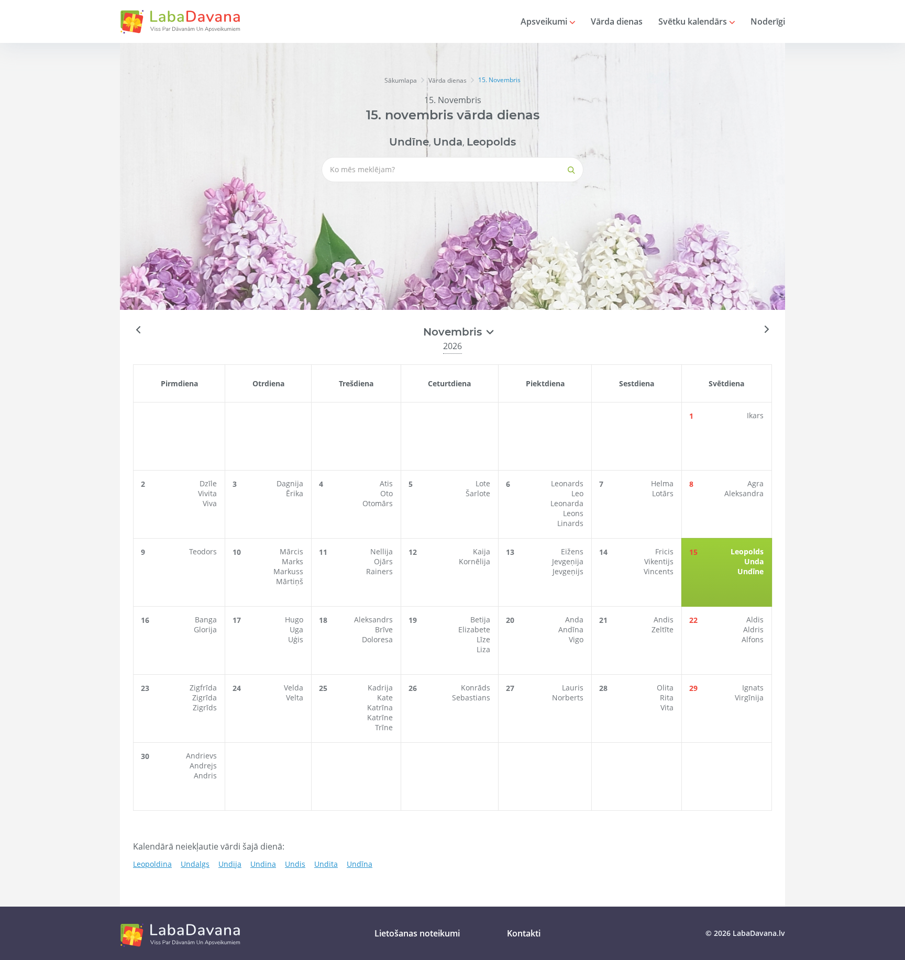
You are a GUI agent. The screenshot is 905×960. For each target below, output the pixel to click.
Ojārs (383, 561)
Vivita (207, 493)
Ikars (755, 415)
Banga (206, 619)
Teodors (203, 551)
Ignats (753, 688)
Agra (755, 483)
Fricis (664, 551)
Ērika (294, 493)
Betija (480, 619)
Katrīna (380, 707)
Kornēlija (474, 561)
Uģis (295, 639)
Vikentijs (659, 561)
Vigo (576, 639)
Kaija (481, 551)
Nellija (381, 551)
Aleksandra (744, 493)
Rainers (379, 571)
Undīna (359, 864)
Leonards (567, 483)
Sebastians (471, 697)
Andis (664, 619)
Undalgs (195, 864)
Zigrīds (205, 707)
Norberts (567, 697)
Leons (573, 513)
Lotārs (663, 493)
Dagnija (290, 483)
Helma (662, 483)
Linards (570, 523)
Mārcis (291, 551)
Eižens (572, 551)
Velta (294, 697)
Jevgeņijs (568, 571)
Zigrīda (204, 697)
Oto (386, 493)
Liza (483, 649)
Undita (326, 864)
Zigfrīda (203, 688)
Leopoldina (152, 864)
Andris (205, 775)
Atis (386, 483)
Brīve (384, 629)
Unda (447, 142)
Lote (483, 483)
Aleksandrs (373, 619)
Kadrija (380, 688)
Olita (665, 688)
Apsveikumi (545, 21)
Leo (577, 493)
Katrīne (380, 717)
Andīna (570, 629)
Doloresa (377, 639)
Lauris (572, 688)
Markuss (288, 571)
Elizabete (474, 629)
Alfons (753, 639)
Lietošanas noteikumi (417, 933)
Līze (483, 639)
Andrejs (203, 766)
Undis (295, 864)
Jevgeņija (567, 561)
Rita (667, 697)
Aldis (755, 619)
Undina (263, 864)
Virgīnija (749, 697)
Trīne (384, 727)
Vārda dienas (617, 21)
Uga (296, 629)
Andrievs (201, 756)
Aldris (753, 629)
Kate (385, 697)
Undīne (409, 142)
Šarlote (478, 493)
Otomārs (377, 503)
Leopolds (491, 142)
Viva (210, 503)
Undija (229, 864)
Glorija (205, 629)
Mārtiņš (289, 581)
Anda (574, 619)
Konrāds (475, 688)
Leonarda (566, 503)
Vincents (659, 571)
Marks (292, 561)
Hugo (294, 619)
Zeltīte (663, 629)
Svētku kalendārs (693, 21)
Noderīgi (768, 21)
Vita (667, 707)
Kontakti (523, 933)
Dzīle (208, 483)
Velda (293, 688)
